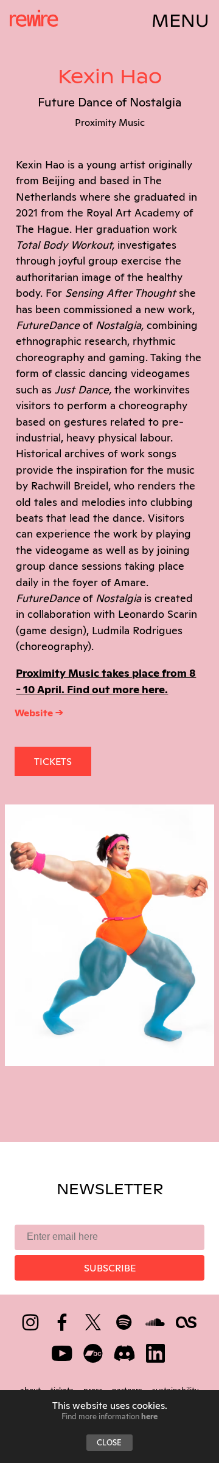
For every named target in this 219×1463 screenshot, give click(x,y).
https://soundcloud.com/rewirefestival (156, 1320)
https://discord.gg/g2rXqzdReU (125, 1351)
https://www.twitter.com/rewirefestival (94, 1320)
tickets (53, 760)
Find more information (109, 1415)
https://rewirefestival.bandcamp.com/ (94, 1351)
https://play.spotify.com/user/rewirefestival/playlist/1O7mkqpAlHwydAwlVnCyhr (125, 1320)
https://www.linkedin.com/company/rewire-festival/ (156, 1351)
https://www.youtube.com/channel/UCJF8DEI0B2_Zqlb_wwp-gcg (63, 1351)
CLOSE (109, 1441)
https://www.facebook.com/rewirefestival (63, 1320)
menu (180, 18)
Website (35, 712)
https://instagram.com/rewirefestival (31, 1320)
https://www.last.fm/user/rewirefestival (187, 1320)
